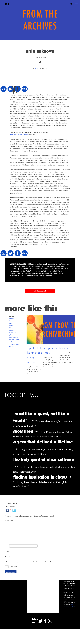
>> (73, 588)
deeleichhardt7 (41, 57)
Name (7, 546)
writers (11, 347)
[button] (7, 511)
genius (11, 326)
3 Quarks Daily (26, 271)
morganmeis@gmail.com (43, 276)
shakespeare (14, 340)
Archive (37, 68)
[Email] (3, 89)
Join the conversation (39, 291)
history (11, 328)
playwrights (13, 337)
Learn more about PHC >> (69, 607)
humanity (12, 330)
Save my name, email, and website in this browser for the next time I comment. (34, 562)
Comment (9, 521)
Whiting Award (49, 269)
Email (7, 551)
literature (12, 333)
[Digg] (24, 89)
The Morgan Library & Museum (19, 135)
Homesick (64, 348)
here (15, 276)
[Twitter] (10, 89)
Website (8, 557)
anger (11, 319)
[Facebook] (17, 89)
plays (11, 335)
